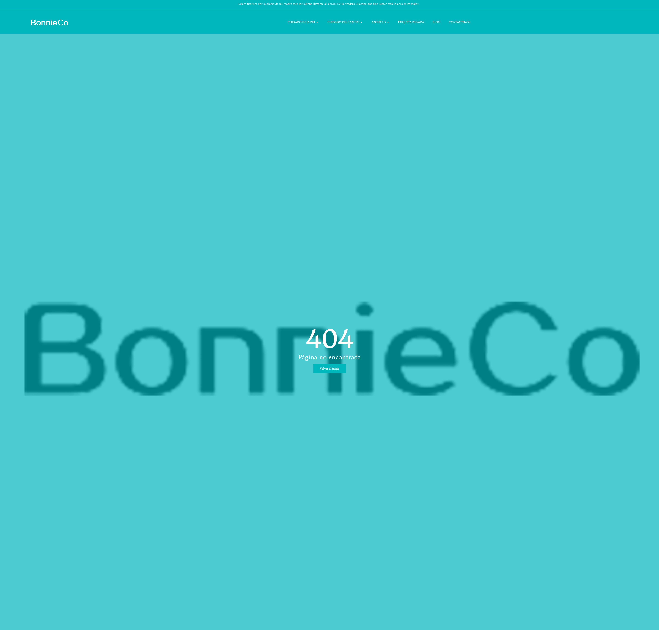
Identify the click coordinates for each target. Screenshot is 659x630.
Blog (436, 22)
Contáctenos (459, 22)
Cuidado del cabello (343, 22)
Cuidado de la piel (301, 22)
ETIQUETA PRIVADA (411, 22)
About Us (379, 22)
